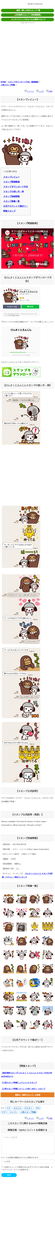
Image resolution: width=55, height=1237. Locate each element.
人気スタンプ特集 (8, 85)
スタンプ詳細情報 (11, 196)
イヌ (8, 1108)
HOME (3, 82)
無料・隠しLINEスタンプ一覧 (27, 10)
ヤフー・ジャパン (9, 1112)
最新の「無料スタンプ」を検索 (27, 1095)
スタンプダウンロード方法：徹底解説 (23, 82)
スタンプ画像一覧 (11, 201)
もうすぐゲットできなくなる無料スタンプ (27, 19)
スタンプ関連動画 (11, 182)
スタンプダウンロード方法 (15, 187)
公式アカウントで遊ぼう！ (15, 206)
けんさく (28, 1108)
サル (38, 1108)
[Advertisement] (27, 51)
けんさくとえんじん (35, 4)
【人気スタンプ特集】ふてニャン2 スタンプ (19, 1083)
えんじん (17, 1108)
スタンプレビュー (11, 177)
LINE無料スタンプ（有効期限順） (27, 15)
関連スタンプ (9, 211)
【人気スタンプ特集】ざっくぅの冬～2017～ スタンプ (23, 1089)
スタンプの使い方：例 (13, 191)
